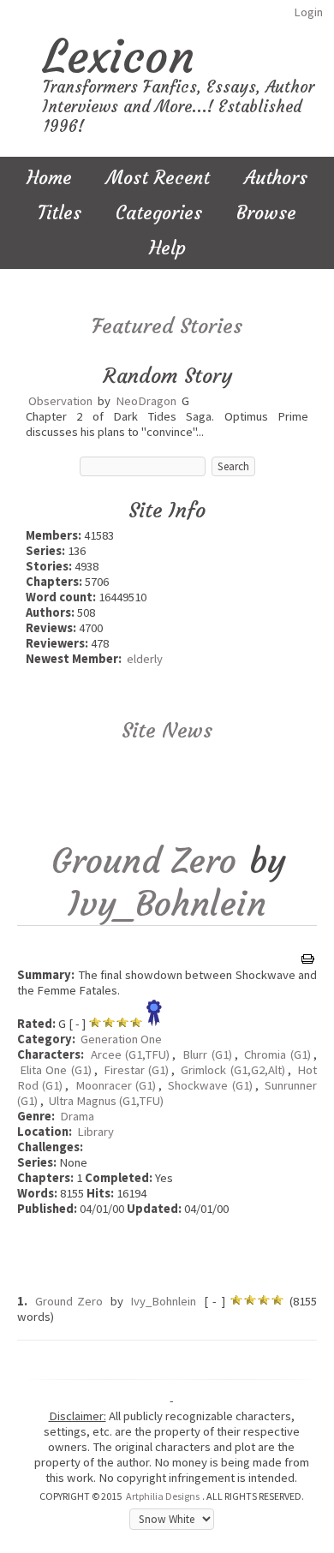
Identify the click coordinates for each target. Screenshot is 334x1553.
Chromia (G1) (277, 1054)
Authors (275, 177)
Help (167, 248)
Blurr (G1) (207, 1054)
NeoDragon (146, 401)
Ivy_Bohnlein (167, 903)
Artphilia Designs (163, 1496)
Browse (266, 212)
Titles (59, 212)
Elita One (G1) (56, 1070)
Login (308, 12)
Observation (60, 401)
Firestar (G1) (136, 1070)
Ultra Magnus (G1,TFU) (106, 1100)
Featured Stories (167, 326)
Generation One (121, 1039)
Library (95, 1131)
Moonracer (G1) (115, 1085)
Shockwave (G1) (210, 1085)
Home (49, 177)
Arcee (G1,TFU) (130, 1054)
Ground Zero (143, 860)
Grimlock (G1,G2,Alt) (232, 1070)
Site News (167, 731)
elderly (145, 658)
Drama (77, 1116)
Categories (159, 212)
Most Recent (158, 177)
